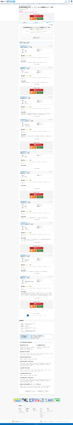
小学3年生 (34, 353)
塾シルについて (41, 409)
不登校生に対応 (48, 364)
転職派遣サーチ (48, 409)
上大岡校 (24, 386)
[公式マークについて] (20, 8)
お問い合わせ (41, 417)
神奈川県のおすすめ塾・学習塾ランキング (17, 3)
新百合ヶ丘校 (23, 47)
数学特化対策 (37, 364)
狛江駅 (40, 348)
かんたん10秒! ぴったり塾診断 (22, 412)
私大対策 (50, 363)
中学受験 (21, 363)
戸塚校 (32, 387)
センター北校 (42, 386)
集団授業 (30, 375)
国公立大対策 (46, 363)
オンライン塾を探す (21, 411)
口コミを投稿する (51, 24)
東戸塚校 (22, 98)
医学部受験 (30, 363)
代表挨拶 (41, 410)
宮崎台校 (39, 387)
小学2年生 (31, 353)
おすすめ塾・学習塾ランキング (8, 3)
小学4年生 (37, 353)
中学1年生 (51, 353)
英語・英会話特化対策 (42, 364)
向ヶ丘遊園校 (61, 3)
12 (45, 315)
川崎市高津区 (21, 349)
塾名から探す (20, 410)
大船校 (21, 256)
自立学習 (33, 375)
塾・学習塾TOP (2, 3)
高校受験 (24, 363)
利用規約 (41, 414)
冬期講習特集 (27, 411)
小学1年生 (28, 353)
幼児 (20, 353)
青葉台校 (21, 386)
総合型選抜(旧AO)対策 (41, 363)
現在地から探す (20, 409)
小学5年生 (40, 353)
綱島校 (21, 277)
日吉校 (37, 386)
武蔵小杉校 (21, 387)
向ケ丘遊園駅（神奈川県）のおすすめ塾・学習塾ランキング (43, 3)
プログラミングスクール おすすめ (50, 410)
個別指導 (21, 375)
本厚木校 (27, 387)
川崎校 (45, 386)
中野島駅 (38, 348)
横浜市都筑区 (28, 349)
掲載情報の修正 (34, 409)
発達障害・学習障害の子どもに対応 (24, 365)
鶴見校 (31, 386)
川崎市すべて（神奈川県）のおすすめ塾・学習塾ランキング (29, 3)
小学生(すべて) (24, 353)
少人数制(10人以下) (25, 375)
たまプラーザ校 (23, 120)
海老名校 (47, 387)
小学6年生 (44, 353)
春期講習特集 (27, 409)
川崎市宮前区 (21, 348)
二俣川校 (22, 202)
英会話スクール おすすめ (49, 411)
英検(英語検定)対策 (27, 364)
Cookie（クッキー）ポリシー (43, 413)
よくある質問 (41, 416)
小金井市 (32, 349)
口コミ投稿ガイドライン (42, 415)
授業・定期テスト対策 (35, 363)
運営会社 (41, 411)
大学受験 (27, 363)
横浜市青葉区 (28, 348)
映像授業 (36, 375)
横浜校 (21, 68)
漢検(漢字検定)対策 (32, 364)
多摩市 (25, 349)
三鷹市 (25, 348)
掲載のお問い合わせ (35, 410)
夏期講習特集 (27, 410)
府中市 (31, 348)
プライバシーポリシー (42, 412)
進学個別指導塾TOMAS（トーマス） (55, 3)
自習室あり (31, 365)
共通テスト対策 (22, 364)
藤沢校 (21, 153)
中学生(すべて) (47, 353)
